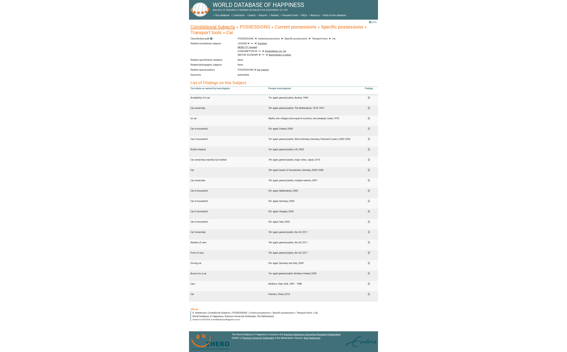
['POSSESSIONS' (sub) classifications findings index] (211, 38)
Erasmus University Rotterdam (258, 338)
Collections (239, 15)
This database (222, 15)
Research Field (290, 15)
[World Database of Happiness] (201, 10)
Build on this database (334, 15)
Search (251, 15)
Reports (263, 15)
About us (315, 15)
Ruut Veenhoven (312, 338)
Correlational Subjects (212, 27)
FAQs (304, 15)
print (374, 22)
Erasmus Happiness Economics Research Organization (312, 334)
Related (275, 15)
